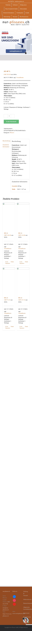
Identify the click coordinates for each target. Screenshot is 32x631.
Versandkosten (19, 77)
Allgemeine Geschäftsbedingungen (25, 608)
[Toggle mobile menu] (28, 26)
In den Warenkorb (11, 121)
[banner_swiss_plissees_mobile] (16, 30)
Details (12, 261)
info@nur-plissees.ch (19, 1)
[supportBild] (25, 617)
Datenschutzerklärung (25, 603)
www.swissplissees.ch (18, 613)
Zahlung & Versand (25, 593)
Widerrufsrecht (25, 599)
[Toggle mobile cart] (25, 26)
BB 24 (6, 233)
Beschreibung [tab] (6, 141)
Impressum (25, 613)
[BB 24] (9, 216)
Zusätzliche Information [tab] (6, 146)
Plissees (12, 132)
